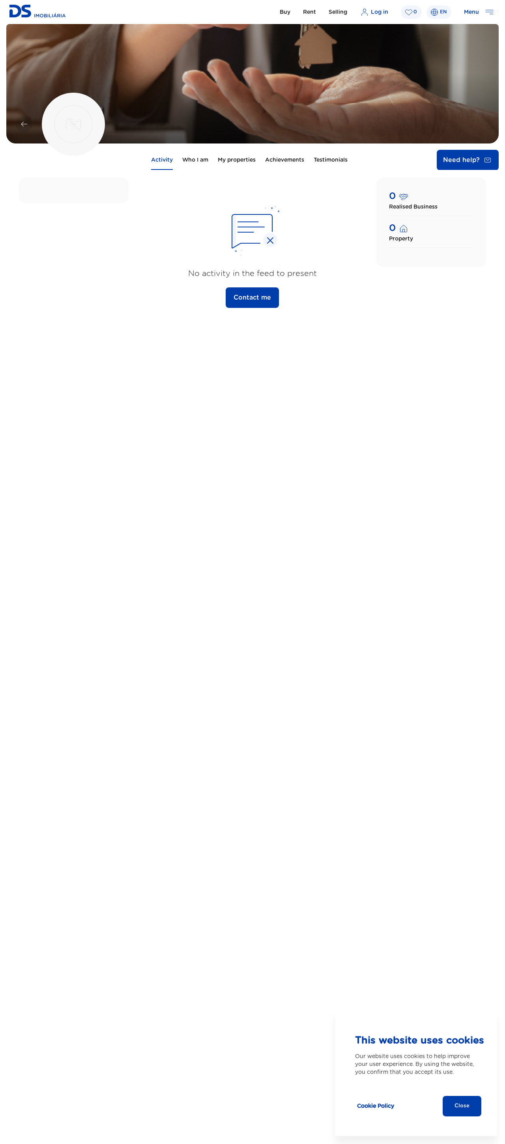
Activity (162, 160)
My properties (237, 160)
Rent (309, 12)
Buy (285, 12)
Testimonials (331, 160)
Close (461, 1106)
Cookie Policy (375, 1106)
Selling (338, 12)
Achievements (284, 160)
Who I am (195, 160)
